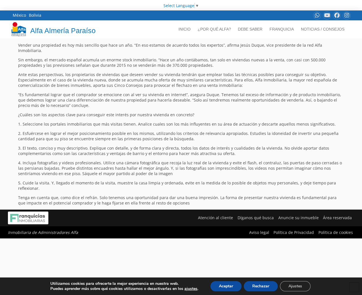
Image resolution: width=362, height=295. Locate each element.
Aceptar (226, 286)
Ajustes (295, 286)
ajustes (190, 288)
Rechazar (260, 286)
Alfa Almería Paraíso (63, 31)
